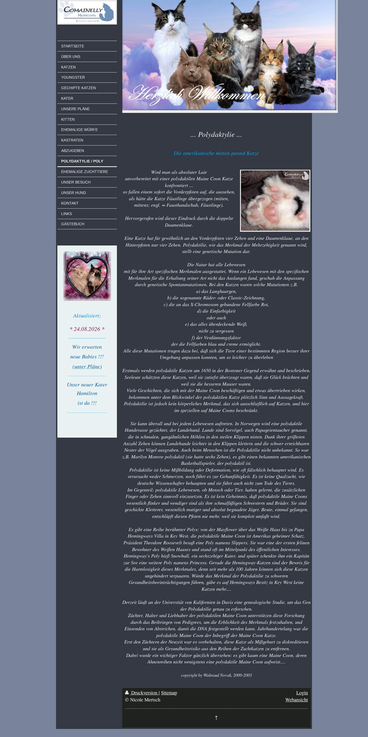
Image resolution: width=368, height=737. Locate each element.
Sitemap (169, 692)
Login (302, 692)
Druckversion (144, 692)
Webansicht (296, 699)
